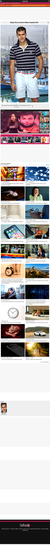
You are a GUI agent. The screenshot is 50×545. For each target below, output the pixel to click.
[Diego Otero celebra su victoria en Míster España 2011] (17, 140)
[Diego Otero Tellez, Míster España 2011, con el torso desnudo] (44, 140)
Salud (28, 528)
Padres (16, 528)
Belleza (7, 528)
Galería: (25, 135)
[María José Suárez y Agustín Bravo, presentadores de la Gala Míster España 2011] (31, 140)
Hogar (24, 528)
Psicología (32, 528)
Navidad (46, 528)
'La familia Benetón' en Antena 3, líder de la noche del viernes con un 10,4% (25, 5)
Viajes (42, 528)
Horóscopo (25, 530)
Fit (10, 528)
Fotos (7, 3)
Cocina (20, 528)
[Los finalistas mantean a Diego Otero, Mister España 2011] (11, 140)
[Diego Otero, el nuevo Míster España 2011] (4, 140)
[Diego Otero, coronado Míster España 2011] (38, 140)
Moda (3, 528)
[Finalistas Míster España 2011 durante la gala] (24, 140)
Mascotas (38, 528)
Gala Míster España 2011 (15, 3)
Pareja (12, 528)
